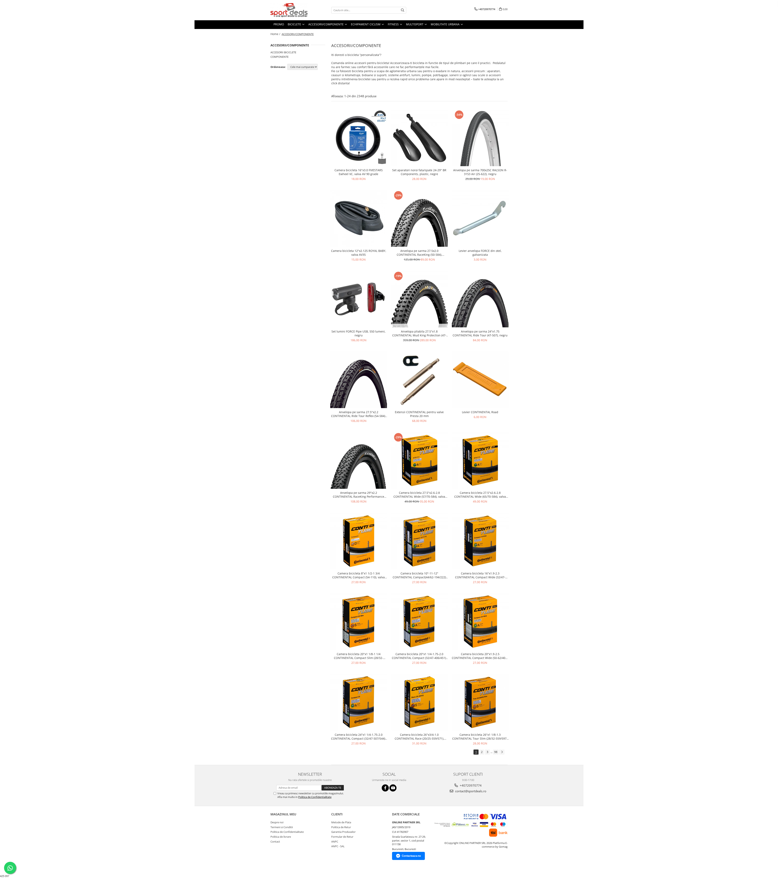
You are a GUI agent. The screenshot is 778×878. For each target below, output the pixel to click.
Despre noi (276, 822)
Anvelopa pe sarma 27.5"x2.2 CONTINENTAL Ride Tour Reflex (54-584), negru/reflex (358, 414)
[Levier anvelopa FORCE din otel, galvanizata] (480, 218)
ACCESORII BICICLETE (283, 52)
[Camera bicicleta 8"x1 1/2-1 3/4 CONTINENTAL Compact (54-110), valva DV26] (358, 541)
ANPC (334, 841)
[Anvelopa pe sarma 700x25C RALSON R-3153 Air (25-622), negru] (480, 137)
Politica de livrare (280, 836)
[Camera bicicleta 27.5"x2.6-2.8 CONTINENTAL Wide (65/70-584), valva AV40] (480, 460)
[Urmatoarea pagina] (501, 752)
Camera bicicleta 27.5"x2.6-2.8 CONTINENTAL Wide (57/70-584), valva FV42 (419, 494)
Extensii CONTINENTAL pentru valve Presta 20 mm (419, 414)
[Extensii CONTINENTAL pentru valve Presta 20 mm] (419, 379)
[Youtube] (392, 787)
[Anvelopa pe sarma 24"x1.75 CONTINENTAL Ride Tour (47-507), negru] (480, 299)
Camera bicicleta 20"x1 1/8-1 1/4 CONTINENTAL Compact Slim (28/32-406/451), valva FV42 (358, 656)
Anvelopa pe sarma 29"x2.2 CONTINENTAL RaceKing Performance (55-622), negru (358, 494)
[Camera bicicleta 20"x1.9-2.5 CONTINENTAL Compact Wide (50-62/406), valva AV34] (480, 621)
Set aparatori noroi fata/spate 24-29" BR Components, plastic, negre (419, 172)
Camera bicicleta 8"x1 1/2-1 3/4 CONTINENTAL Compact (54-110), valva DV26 (358, 575)
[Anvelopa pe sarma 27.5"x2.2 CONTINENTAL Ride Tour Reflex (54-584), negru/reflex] (358, 379)
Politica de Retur (341, 827)
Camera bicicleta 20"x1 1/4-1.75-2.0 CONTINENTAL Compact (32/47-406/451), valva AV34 (419, 656)
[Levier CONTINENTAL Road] (480, 379)
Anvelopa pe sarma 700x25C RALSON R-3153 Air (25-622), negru (480, 172)
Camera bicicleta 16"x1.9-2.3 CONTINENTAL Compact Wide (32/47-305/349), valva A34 (480, 575)
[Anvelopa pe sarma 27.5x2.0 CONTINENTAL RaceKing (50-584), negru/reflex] (419, 218)
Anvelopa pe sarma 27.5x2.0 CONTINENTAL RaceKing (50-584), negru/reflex (419, 253)
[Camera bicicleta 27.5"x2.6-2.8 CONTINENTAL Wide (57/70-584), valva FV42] (419, 460)
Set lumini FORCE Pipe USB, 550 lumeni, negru (358, 333)
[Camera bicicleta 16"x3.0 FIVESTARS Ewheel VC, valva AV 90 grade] (358, 137)
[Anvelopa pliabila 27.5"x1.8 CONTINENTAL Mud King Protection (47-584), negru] (419, 299)
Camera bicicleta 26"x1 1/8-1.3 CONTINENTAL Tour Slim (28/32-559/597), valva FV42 (480, 736)
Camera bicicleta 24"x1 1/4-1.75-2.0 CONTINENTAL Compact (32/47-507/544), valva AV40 (358, 736)
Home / (275, 34)
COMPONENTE (279, 57)
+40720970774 (470, 785)
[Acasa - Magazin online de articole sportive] (290, 10)
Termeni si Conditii (281, 827)
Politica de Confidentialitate (314, 797)
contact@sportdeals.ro (470, 791)
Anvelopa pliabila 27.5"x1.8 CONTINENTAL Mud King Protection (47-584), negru (419, 333)
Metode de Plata (341, 822)
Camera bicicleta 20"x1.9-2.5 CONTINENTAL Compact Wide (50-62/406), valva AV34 (480, 656)
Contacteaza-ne (411, 855)
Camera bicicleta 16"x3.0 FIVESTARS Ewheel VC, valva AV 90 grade (358, 172)
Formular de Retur (342, 836)
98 (495, 752)
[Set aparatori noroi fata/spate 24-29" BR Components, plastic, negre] (419, 137)
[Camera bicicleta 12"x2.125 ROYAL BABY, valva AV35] (358, 218)
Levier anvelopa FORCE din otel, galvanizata (480, 253)
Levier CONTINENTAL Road (480, 412)
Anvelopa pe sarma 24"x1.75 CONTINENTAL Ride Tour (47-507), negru (480, 333)
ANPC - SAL (338, 846)
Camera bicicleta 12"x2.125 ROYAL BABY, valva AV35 (358, 253)
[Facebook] (385, 787)
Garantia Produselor (343, 832)
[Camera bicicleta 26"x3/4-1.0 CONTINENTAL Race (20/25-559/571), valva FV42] (419, 702)
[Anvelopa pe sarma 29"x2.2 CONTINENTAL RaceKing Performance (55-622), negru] (358, 460)
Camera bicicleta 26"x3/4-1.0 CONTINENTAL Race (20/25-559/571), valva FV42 (419, 736)
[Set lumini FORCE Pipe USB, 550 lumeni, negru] (358, 299)
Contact (275, 841)
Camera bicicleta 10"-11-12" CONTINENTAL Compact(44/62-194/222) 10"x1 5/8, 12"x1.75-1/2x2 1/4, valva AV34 (419, 575)
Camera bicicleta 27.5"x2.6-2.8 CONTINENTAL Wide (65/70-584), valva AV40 (480, 494)
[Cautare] (402, 10)
